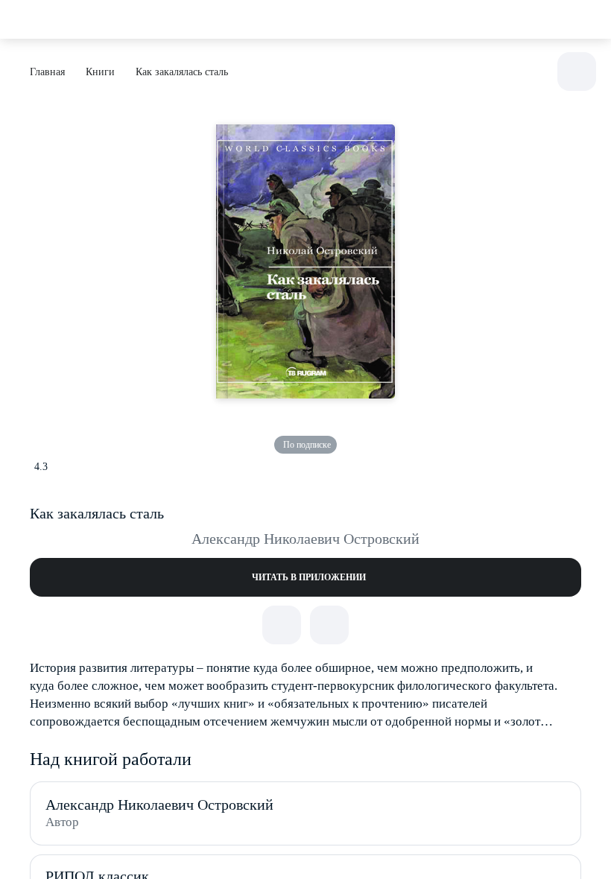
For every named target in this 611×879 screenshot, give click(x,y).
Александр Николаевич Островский (305, 538)
